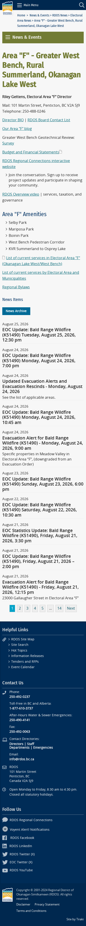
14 (59, 608)
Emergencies (43, 748)
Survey (8, 143)
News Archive (16, 311)
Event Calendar (23, 667)
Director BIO (13, 120)
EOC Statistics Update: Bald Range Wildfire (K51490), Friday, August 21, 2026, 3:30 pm (39, 535)
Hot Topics (19, 650)
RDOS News (59, 15)
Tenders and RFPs (25, 662)
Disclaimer (23, 904)
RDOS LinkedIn (20, 846)
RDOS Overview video (20, 194)
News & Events (39, 15)
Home (21, 15)
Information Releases (27, 656)
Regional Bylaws (16, 287)
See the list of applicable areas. (28, 397)
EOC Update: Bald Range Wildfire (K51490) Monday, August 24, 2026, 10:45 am (38, 417)
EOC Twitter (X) (21, 862)
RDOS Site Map (22, 639)
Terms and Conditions (31, 911)
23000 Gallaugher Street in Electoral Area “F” (40, 598)
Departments (19, 748)
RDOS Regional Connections (31, 820)
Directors (16, 744)
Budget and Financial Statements (30, 152)
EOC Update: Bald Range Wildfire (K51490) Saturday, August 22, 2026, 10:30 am (39, 510)
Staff (30, 744)
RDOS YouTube (21, 870)
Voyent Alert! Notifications (30, 830)
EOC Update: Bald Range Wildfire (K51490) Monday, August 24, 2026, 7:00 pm (38, 360)
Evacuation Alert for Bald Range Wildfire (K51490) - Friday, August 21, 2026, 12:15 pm (40, 587)
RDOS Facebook (22, 838)
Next (71, 608)
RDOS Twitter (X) (22, 854)
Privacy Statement (47, 904)
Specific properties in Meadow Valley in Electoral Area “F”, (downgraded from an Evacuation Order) (37, 459)
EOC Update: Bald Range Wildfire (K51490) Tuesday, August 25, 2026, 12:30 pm (39, 335)
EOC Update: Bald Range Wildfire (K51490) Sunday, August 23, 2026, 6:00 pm (42, 484)
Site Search (19, 645)
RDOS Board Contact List (49, 120)
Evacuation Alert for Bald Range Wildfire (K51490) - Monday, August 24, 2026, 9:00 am (42, 443)
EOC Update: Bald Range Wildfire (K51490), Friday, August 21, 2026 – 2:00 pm (38, 561)
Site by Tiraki (75, 919)
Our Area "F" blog (17, 129)
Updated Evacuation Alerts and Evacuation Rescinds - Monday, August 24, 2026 (42, 386)
